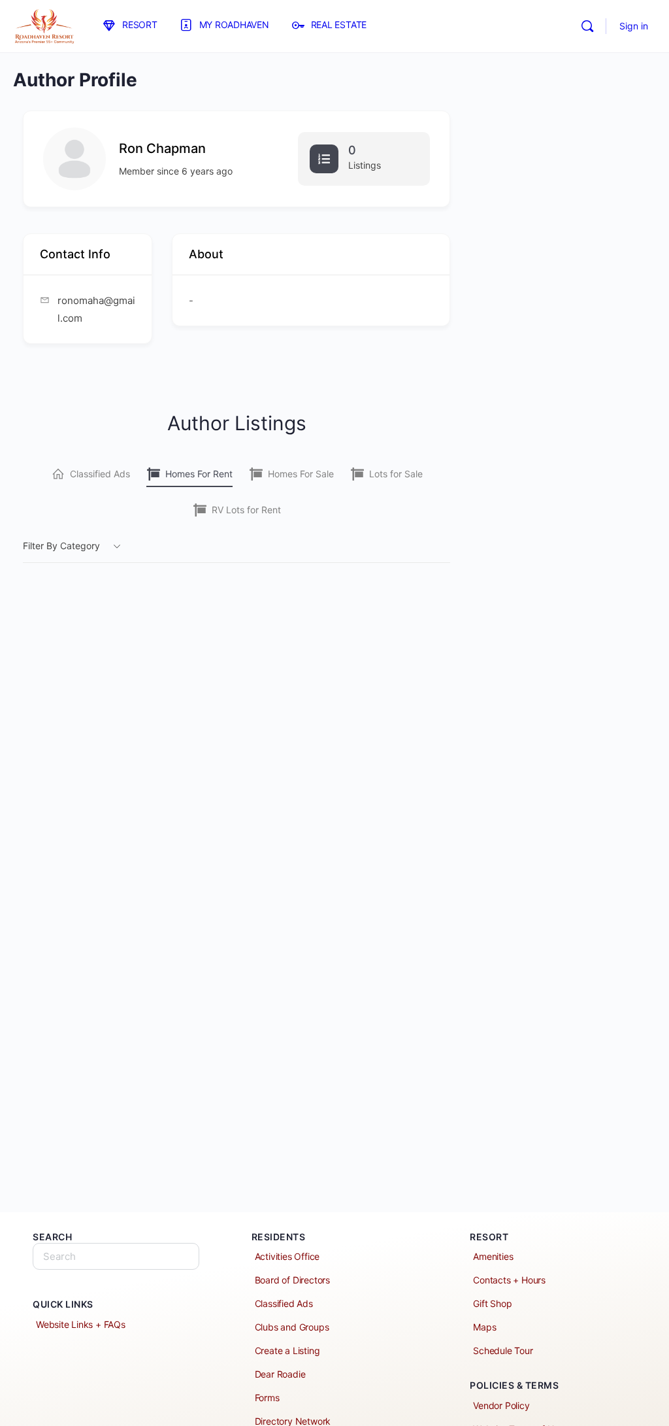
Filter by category (61, 545)
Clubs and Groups (292, 1327)
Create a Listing (287, 1350)
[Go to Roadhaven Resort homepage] (44, 25)
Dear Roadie (280, 1374)
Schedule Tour (502, 1350)
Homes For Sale (301, 473)
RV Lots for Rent (246, 509)
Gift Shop (492, 1303)
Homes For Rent (199, 473)
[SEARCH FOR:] (116, 1256)
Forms (267, 1397)
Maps (484, 1327)
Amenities (493, 1256)
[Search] (587, 26)
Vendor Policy (501, 1405)
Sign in (633, 25)
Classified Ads (100, 473)
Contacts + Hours (509, 1279)
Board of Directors (292, 1279)
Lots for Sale (396, 473)
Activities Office (287, 1256)
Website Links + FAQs (80, 1324)
